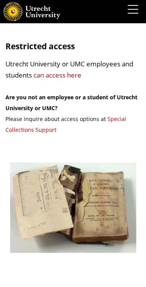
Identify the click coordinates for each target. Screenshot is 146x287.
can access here (57, 75)
